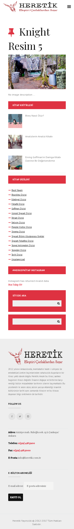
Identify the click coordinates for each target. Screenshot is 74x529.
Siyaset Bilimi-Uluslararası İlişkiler (28, 236)
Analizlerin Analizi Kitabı (39, 136)
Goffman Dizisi (19, 208)
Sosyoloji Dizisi (19, 250)
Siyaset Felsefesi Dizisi (23, 240)
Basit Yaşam (17, 190)
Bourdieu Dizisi (19, 194)
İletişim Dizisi (18, 222)
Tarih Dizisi (17, 254)
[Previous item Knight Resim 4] (22, 71)
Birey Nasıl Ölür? (34, 115)
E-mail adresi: (16, 485)
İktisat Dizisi (18, 217)
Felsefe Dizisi (18, 204)
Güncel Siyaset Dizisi (22, 213)
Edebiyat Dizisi (19, 199)
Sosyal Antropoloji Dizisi (23, 245)
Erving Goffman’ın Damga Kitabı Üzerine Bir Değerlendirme (43, 159)
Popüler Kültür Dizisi (22, 227)
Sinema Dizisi (18, 231)
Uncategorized (18, 259)
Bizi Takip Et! (15, 284)
